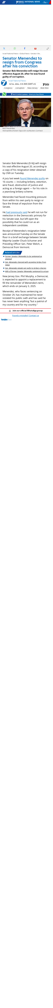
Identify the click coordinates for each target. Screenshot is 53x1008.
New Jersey (32, 88)
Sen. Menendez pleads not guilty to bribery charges (25, 268)
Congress (8, 88)
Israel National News (10, 54)
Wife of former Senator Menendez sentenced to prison (26, 271)
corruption (19, 88)
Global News (24, 54)
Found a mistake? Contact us (25, 316)
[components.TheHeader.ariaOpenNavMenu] (9, 2)
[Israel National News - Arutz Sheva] (28, 2)
